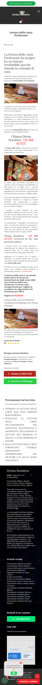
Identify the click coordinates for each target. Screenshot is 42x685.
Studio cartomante (14, 577)
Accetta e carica (26, 656)
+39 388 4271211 (24, 141)
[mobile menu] (39, 11)
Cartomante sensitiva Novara (19, 592)
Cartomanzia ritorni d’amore (18, 566)
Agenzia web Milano (21, 677)
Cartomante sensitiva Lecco (18, 594)
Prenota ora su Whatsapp (22, 3)
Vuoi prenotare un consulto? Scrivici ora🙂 (14, 667)
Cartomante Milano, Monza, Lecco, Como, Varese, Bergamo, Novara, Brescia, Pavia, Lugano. (20, 483)
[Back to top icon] (37, 676)
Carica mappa (14, 656)
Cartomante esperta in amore (19, 564)
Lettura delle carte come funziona (21, 568)
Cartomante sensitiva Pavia (18, 599)
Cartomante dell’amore (16, 570)
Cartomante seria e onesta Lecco (20, 581)
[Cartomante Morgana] (21, 13)
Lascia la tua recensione (16, 631)
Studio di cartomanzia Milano (19, 579)
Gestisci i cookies (28, 681)
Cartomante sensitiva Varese (18, 596)
